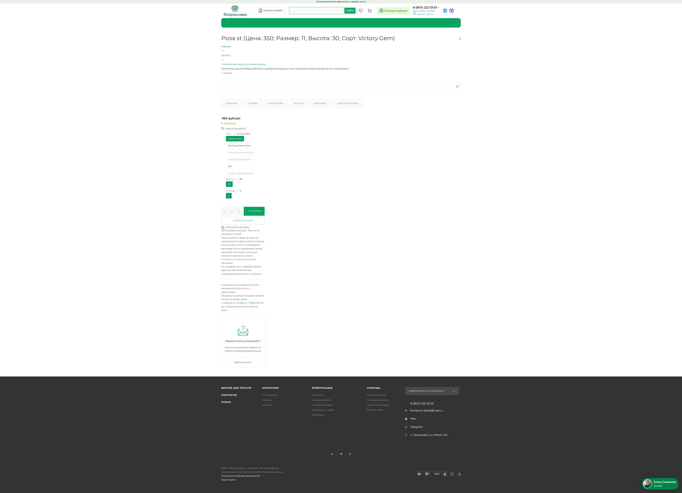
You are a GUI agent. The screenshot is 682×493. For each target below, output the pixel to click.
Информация (322, 387)
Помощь (373, 387)
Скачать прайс (273, 10)
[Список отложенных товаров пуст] (362, 11)
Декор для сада (330, 68)
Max (413, 418)
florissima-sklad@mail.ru (426, 410)
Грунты (251, 68)
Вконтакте (332, 454)
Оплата (298, 103)
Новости (267, 404)
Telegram (416, 427)
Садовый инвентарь (309, 68)
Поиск (226, 402)
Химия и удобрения (267, 68)
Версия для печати (236, 387)
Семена (344, 68)
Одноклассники (350, 454)
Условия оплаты (321, 399)
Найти (350, 10)
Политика (318, 414)
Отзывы (253, 103)
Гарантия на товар (323, 409)
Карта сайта (228, 479)
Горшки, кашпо (288, 68)
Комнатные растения (234, 68)
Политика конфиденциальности (240, 475)
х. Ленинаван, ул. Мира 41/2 (429, 435)
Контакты (229, 395)
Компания (270, 387)
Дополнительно (348, 103)
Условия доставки (322, 404)
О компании (269, 395)
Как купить (276, 103)
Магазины (318, 395)
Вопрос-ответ (375, 409)
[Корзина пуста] (371, 11)
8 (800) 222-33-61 (425, 7)
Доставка (320, 103)
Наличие (231, 103)
